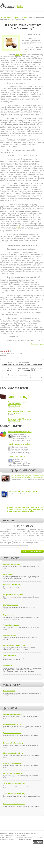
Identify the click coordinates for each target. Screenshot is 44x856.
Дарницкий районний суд (12, 724)
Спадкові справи (9, 615)
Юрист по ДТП (5, 837)
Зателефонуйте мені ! (32, 551)
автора (24, 51)
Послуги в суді (8, 574)
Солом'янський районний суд (13, 794)
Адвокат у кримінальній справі (14, 645)
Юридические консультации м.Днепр (21, 511)
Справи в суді (18, 397)
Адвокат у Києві (6, 18)
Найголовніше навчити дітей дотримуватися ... (19, 456)
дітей (17, 227)
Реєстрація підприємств (11, 625)
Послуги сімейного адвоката (13, 594)
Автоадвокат (7, 666)
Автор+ (23, 835)
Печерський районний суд (12, 763)
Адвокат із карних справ (12, 584)
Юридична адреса (9, 635)
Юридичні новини (20, 18)
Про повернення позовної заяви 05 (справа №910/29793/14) (17, 404)
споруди (18, 55)
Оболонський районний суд (13, 753)
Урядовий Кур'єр (37, 344)
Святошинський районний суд (14, 783)
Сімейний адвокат (9, 655)
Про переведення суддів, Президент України (23, 491)
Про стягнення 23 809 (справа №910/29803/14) (19, 420)
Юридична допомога (10, 605)
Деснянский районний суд (12, 733)
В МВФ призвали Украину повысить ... (19, 432)
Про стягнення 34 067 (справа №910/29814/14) (19, 412)
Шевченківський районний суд (14, 804)
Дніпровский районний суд (13, 743)
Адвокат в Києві (6, 833)
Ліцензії (40, 837)
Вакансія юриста (9, 691)
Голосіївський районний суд (13, 714)
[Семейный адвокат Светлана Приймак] (38, 841)
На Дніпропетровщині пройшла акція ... (19, 444)
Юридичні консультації (11, 564)
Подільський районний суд (13, 773)
